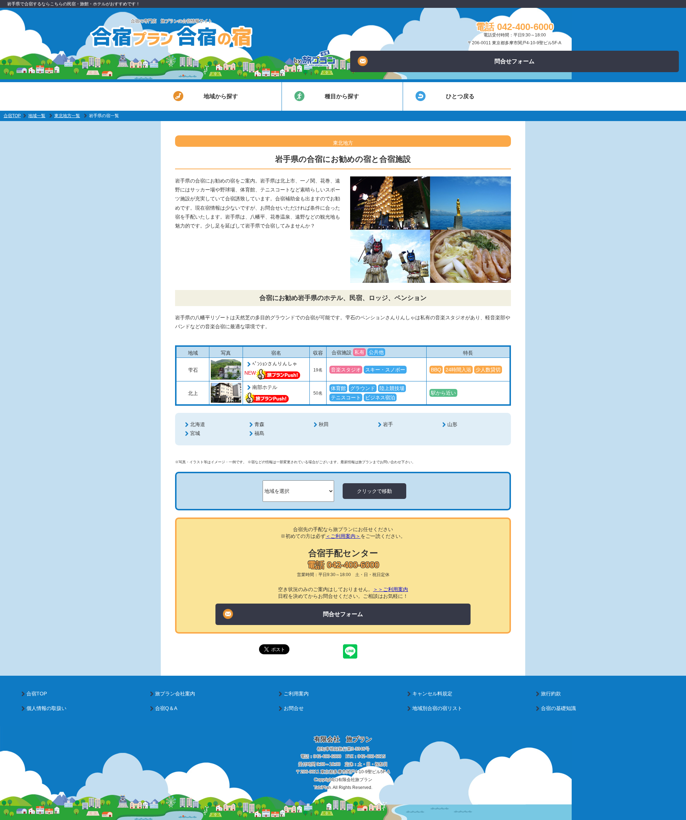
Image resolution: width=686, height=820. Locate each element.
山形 (452, 424)
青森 (259, 424)
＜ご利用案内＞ (343, 536)
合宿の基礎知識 (558, 708)
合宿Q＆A (166, 708)
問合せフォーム (514, 61)
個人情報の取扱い (46, 708)
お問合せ (294, 708)
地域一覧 (36, 115)
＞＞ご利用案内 (390, 589)
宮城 (195, 433)
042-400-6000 (327, 756)
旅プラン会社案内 (175, 693)
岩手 (388, 424)
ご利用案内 (296, 693)
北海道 (197, 424)
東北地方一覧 (67, 115)
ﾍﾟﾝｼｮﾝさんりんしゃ (274, 364)
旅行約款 (551, 693)
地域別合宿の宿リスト (437, 708)
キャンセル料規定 (432, 693)
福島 (259, 433)
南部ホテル (264, 387)
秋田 (324, 424)
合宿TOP (12, 115)
